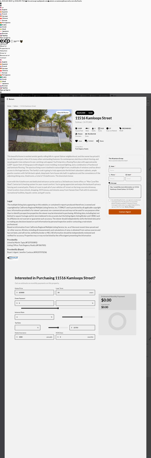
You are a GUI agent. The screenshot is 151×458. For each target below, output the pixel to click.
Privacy (131, 207)
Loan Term (59, 288)
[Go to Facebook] (0, 3)
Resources (4, 55)
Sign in (8, 38)
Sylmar (15, 106)
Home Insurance (20, 333)
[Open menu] (0, 92)
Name (113, 166)
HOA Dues (59, 333)
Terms (127, 207)
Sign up (2, 38)
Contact (3, 58)
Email (130, 174)
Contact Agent (125, 212)
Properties (4, 48)
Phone (113, 174)
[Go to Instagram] (0, 5)
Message (114, 183)
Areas (2, 53)
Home (9, 106)
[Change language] (2, 8)
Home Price (19, 288)
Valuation (3, 51)
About (2, 46)
